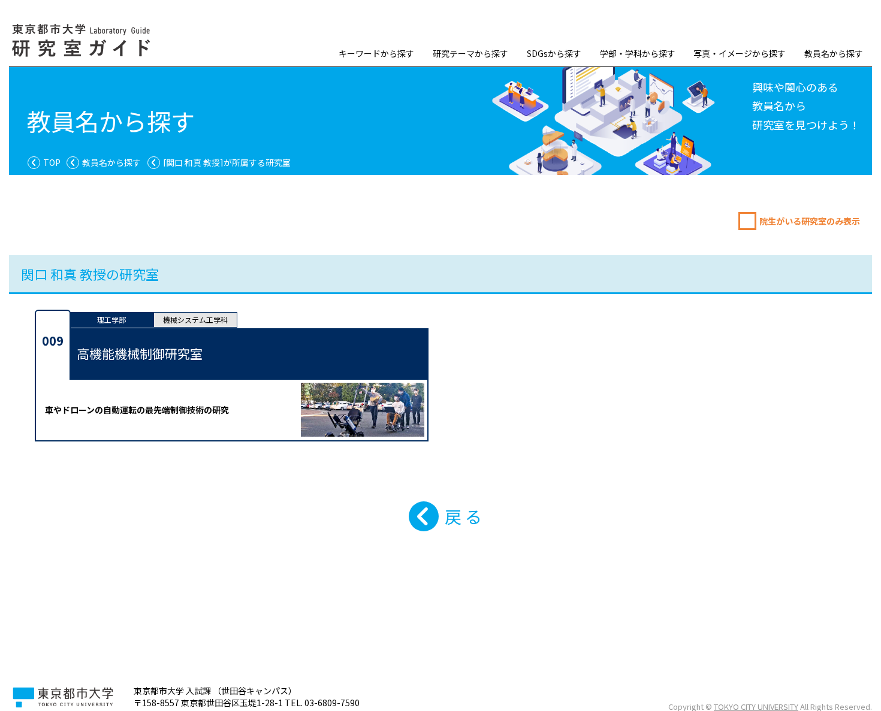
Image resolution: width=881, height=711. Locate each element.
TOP (52, 162)
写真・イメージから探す (739, 53)
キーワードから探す (376, 53)
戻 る (463, 516)
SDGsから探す (554, 53)
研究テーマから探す (470, 53)
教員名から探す (833, 53)
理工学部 (111, 319)
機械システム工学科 (195, 319)
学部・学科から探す (637, 53)
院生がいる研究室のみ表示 (809, 221)
